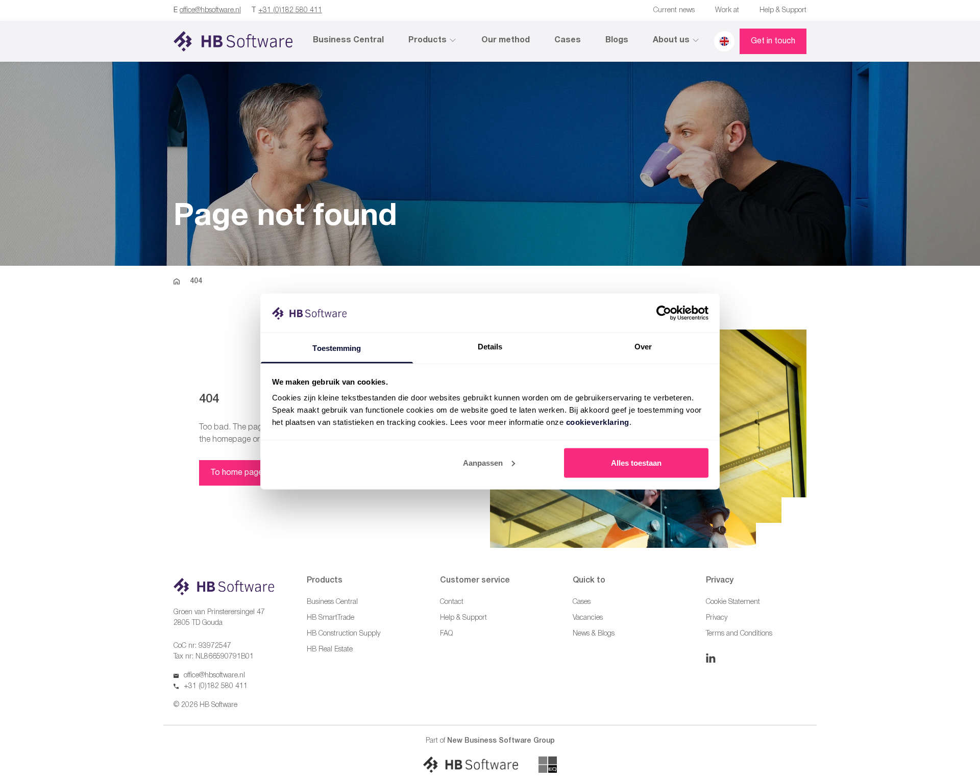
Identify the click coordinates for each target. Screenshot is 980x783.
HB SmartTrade (330, 618)
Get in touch (773, 41)
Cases (567, 40)
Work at (727, 10)
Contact (451, 602)
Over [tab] (643, 346)
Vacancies (588, 618)
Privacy (716, 618)
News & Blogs (594, 633)
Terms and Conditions (739, 633)
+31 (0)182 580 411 (290, 10)
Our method (505, 40)
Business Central (348, 40)
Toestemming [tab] (336, 348)
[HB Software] (470, 764)
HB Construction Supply (343, 633)
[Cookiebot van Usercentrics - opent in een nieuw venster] (663, 312)
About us (671, 40)
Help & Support (783, 10)
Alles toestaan (636, 462)
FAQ (446, 633)
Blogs (616, 40)
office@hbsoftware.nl (210, 10)
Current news (674, 10)
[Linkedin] (711, 658)
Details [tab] (490, 346)
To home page (236, 472)
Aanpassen (483, 462)
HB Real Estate (330, 649)
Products (427, 40)
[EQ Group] (547, 764)
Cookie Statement (733, 602)
